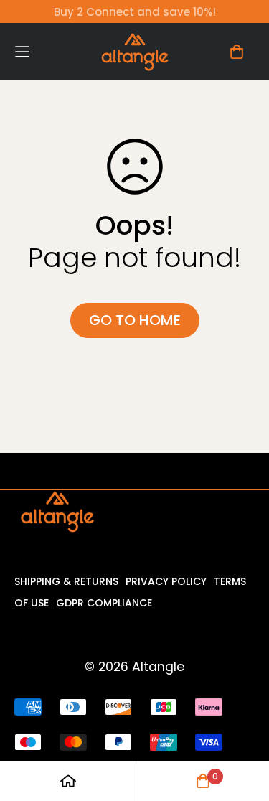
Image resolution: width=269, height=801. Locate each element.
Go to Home (135, 320)
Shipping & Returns (66, 581)
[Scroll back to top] (240, 725)
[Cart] (237, 52)
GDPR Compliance (104, 603)
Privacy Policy (166, 581)
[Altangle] (134, 51)
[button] (44, 51)
